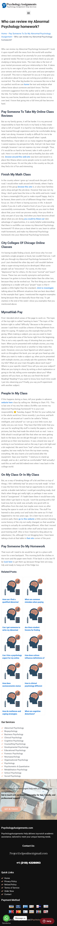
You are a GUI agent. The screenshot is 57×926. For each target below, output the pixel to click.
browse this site (25, 187)
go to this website (26, 519)
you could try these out (34, 219)
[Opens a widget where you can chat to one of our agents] (47, 921)
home (26, 84)
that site (30, 538)
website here (7, 402)
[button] (28, 13)
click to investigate (45, 288)
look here (8, 562)
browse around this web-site (17, 157)
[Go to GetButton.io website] (6, 923)
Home (4, 33)
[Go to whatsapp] (6, 918)
